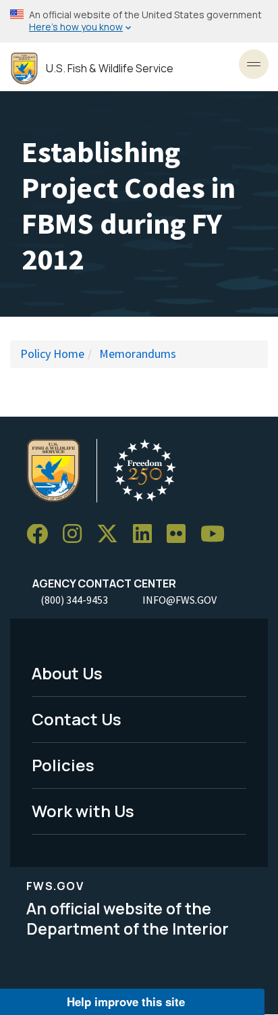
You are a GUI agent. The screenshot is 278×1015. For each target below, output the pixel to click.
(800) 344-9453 (74, 599)
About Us (67, 673)
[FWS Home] (24, 68)
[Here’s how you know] (139, 21)
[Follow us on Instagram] (77, 534)
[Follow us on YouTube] (217, 534)
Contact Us (76, 719)
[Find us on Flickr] (181, 534)
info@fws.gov (179, 599)
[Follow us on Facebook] (41, 534)
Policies (63, 765)
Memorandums (137, 353)
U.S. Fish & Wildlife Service (109, 68)
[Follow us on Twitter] (112, 534)
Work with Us (83, 811)
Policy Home (52, 353)
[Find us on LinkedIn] (147, 534)
